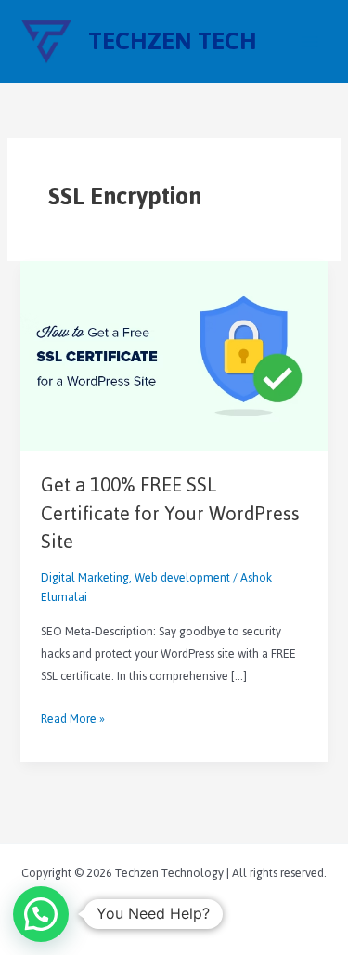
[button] (41, 914)
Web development (182, 577)
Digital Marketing (85, 577)
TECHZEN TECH (172, 41)
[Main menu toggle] (309, 41)
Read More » (73, 719)
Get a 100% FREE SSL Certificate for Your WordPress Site (170, 513)
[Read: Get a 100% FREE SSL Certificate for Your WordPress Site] (173, 354)
